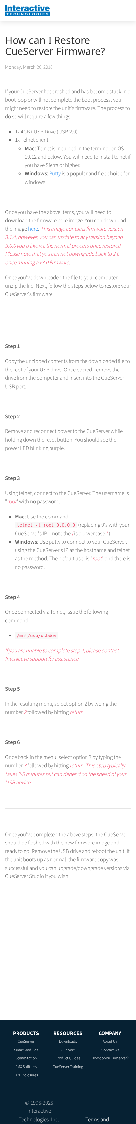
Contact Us (110, 1049)
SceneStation (26, 1057)
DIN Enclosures (26, 1074)
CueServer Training (68, 1066)
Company (110, 1033)
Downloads (68, 1041)
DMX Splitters (26, 1066)
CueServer (26, 1041)
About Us (110, 1041)
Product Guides (67, 1057)
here (33, 228)
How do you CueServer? (110, 1057)
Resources (67, 1033)
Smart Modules (26, 1049)
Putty (55, 173)
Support (68, 1049)
